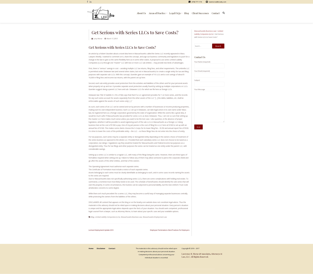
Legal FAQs (175, 13)
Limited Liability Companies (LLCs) (107, 217)
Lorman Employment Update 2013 (101, 230)
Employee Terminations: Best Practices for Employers (170, 230)
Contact (216, 13)
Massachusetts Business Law (131, 217)
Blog (186, 13)
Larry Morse (97, 38)
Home (91, 248)
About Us (141, 13)
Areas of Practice (157, 13)
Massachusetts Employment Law (155, 217)
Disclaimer (101, 248)
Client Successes (200, 13)
